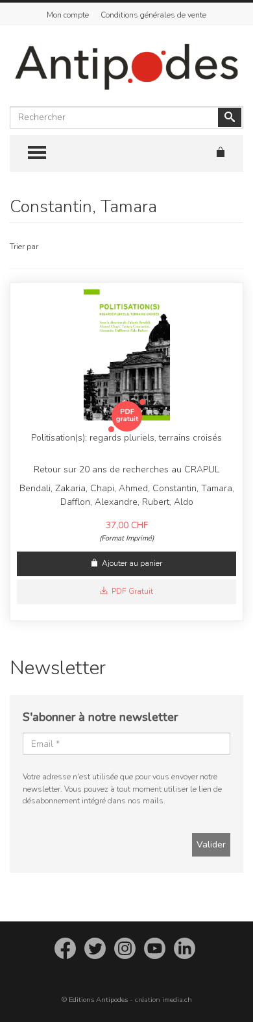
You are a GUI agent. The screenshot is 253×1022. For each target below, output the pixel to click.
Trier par (24, 246)
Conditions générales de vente (153, 15)
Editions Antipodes (98, 999)
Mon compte (68, 15)
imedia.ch (177, 999)
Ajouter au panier (132, 563)
